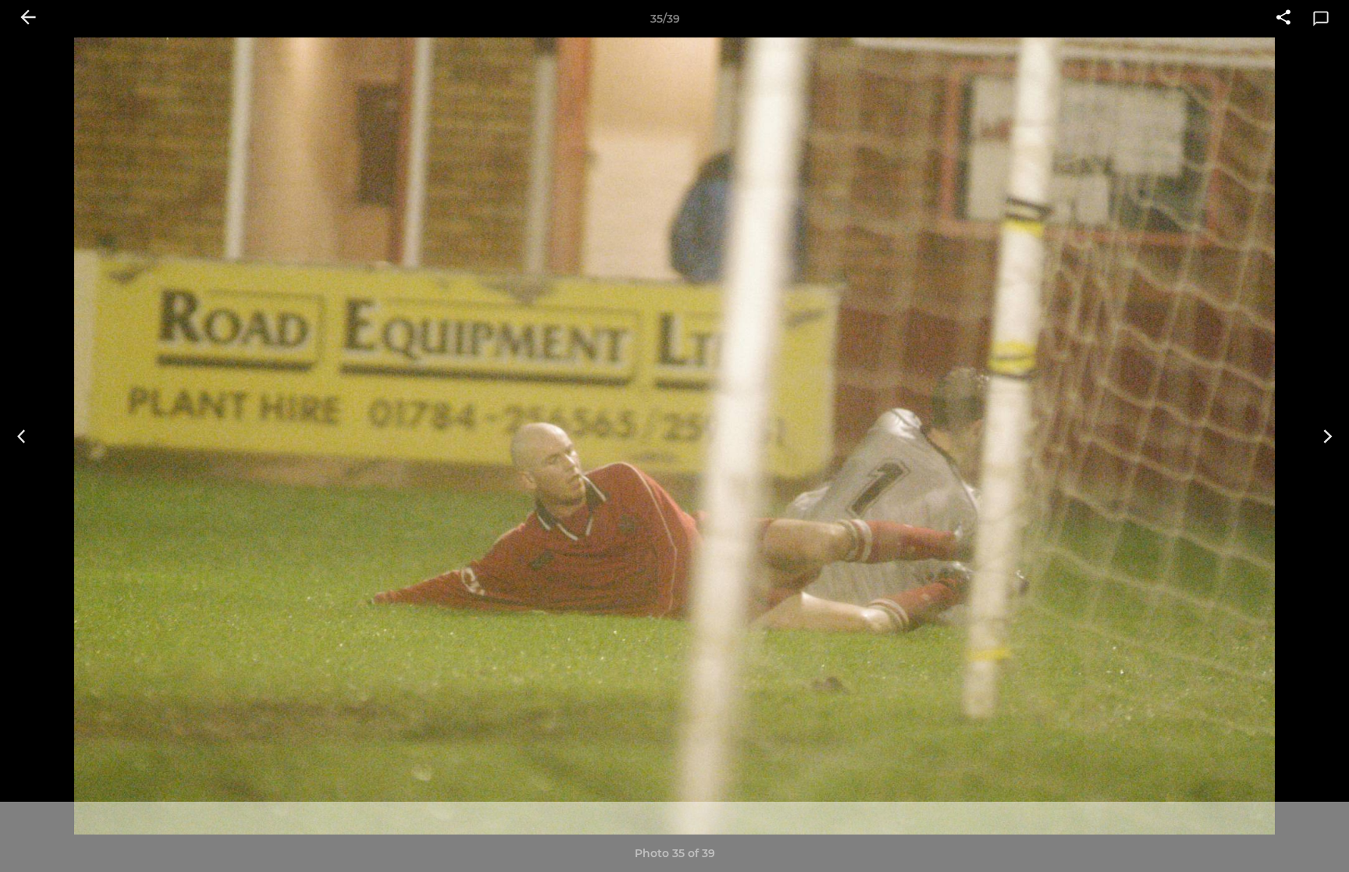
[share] (1283, 19)
